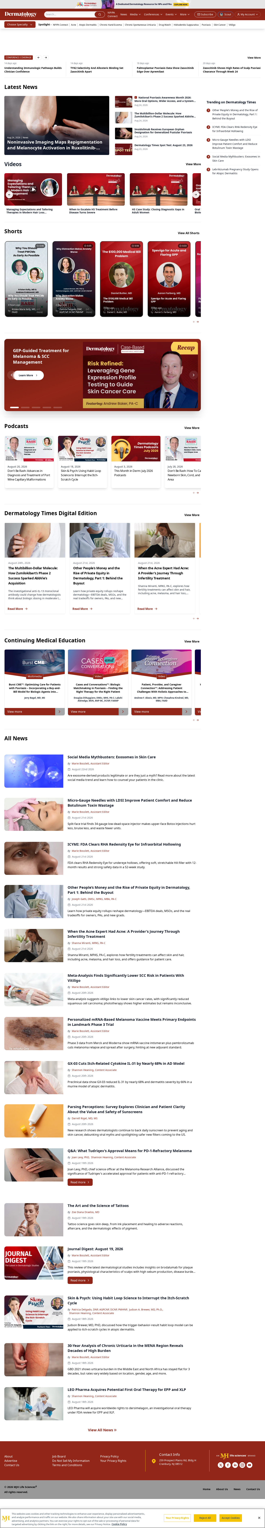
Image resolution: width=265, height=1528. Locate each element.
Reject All (205, 1518)
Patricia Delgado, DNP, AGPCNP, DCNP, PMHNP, (100, 1309)
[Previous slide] (11, 375)
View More (254, 57)
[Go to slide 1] (14, 407)
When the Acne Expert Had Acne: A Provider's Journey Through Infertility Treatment (163, 573)
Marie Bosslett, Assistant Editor (90, 763)
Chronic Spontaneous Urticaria (140, 24)
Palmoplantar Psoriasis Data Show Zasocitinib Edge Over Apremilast (99, 69)
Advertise (10, 1461)
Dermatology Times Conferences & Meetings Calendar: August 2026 (231, 69)
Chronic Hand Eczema (111, 24)
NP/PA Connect (113, 14)
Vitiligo (232, 24)
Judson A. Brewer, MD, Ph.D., (146, 1309)
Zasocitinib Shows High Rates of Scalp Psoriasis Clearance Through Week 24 (166, 69)
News (123, 14)
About (8, 1456)
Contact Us (11, 1465)
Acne (73, 24)
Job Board (59, 1456)
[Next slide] (193, 375)
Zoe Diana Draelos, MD (85, 1212)
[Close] (259, 1518)
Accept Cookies (231, 1518)
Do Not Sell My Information (71, 1461)
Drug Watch (165, 24)
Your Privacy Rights (113, 1461)
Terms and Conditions (67, 1465)
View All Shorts (188, 233)
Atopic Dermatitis (88, 24)
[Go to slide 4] (47, 407)
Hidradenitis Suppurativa (186, 24)
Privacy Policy (109, 1456)
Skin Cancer (220, 24)
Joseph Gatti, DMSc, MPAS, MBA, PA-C (94, 899)
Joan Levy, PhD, (81, 1157)
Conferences (151, 14)
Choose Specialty (17, 24)
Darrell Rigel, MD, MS (85, 1118)
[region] (132, 1518)
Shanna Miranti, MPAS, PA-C (88, 943)
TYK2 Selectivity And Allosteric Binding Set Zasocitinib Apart (30, 69)
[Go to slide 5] (57, 407)
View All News (100, 1430)
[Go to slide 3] (36, 407)
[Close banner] (260, 4)
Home (206, 1489)
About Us (222, 1489)
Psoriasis (206, 24)
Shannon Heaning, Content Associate (94, 1070)
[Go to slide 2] (25, 407)
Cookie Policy (119, 1524)
